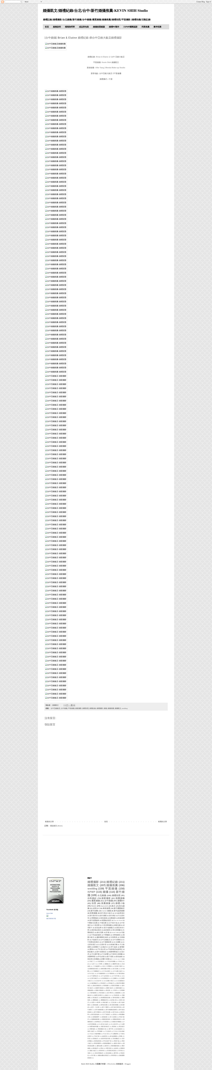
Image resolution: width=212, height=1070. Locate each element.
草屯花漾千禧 (107, 1041)
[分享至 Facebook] (72, 705)
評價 (107, 932)
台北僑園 (117, 942)
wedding (125, 708)
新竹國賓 (103, 916)
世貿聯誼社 (101, 961)
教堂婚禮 (106, 908)
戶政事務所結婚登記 (115, 949)
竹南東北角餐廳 (116, 954)
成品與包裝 (84, 27)
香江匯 (93, 1055)
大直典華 (96, 925)
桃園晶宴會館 (106, 1019)
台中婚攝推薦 (101, 973)
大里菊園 (122, 990)
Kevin (93, 906)
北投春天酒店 (118, 966)
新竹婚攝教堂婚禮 (111, 1009)
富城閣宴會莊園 (105, 997)
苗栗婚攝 (93, 913)
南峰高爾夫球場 (105, 969)
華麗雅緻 (95, 918)
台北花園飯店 (120, 981)
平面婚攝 (71, 708)
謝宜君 (107, 1046)
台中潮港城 (110, 973)
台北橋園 (114, 978)
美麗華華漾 (91, 956)
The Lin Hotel (118, 920)
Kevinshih (104, 906)
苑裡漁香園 (97, 1041)
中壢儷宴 (107, 935)
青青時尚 (102, 1050)
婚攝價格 (118, 993)
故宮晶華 (98, 928)
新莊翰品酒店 (96, 930)
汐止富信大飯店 (103, 1024)
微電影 (122, 947)
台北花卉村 (97, 981)
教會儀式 (105, 1002)
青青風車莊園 (111, 1050)
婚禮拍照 (85, 708)
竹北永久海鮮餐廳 (95, 1034)
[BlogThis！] (67, 705)
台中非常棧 (115, 976)
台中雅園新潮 (106, 942)
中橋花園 (103, 923)
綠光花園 (100, 932)
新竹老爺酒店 (101, 952)
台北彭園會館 (104, 978)
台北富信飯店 (94, 978)
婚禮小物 (120, 903)
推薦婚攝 (106, 903)
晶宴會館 (107, 930)
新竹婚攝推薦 (99, 1009)
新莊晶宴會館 (95, 1014)
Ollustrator (111, 1064)
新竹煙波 (112, 916)
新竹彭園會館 (94, 920)
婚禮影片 (96, 947)
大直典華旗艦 (107, 925)
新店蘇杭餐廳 (114, 1005)
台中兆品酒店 (106, 971)
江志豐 (122, 1024)
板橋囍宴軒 (96, 1017)
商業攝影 (106, 985)
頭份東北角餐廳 (93, 959)
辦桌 (102, 1048)
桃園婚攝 (120, 898)
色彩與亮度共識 (105, 1038)
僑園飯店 (107, 964)
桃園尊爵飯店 (114, 952)
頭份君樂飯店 (99, 1053)
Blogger (128, 1064)
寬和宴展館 (116, 997)
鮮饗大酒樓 (105, 959)
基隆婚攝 (90, 990)
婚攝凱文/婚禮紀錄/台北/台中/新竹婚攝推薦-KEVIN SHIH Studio (95, 10)
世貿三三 (92, 961)
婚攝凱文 (118, 708)
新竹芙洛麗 (106, 1012)
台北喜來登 (102, 944)
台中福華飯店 (94, 976)
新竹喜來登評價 (116, 1007)
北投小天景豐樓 (107, 966)
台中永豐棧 (116, 940)
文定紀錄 (114, 1002)
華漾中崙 (116, 1041)
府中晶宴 (114, 947)
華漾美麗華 (97, 1043)
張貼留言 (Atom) (56, 826)
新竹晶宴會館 (119, 911)
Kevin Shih (49, 913)
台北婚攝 (101, 895)
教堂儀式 (90, 952)
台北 (123, 976)
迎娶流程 (108, 1048)
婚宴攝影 (78, 708)
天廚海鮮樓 (93, 993)
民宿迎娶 (106, 1022)
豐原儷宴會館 (115, 1046)
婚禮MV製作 (114, 27)
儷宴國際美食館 (102, 937)
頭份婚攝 (108, 1053)
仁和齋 (100, 964)
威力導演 (110, 993)
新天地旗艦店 (109, 928)
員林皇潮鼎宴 (97, 985)
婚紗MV (105, 947)
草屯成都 (101, 956)
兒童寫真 (114, 937)
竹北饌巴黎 (96, 954)
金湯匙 (116, 1048)
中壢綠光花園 (92, 923)
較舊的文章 (162, 822)
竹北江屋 (106, 1034)
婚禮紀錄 (92, 708)
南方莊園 (115, 969)
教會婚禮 (121, 918)
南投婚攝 (103, 918)
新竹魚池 (115, 1012)
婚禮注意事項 (98, 995)
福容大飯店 (90, 1031)
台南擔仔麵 (113, 944)
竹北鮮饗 (105, 954)
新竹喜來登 (94, 916)
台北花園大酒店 (109, 981)
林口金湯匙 (113, 1017)
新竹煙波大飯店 (106, 913)
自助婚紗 (92, 898)
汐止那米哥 (114, 1024)
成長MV (96, 908)
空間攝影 (100, 1031)
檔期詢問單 (70, 27)
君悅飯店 (111, 983)
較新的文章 (49, 822)
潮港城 (114, 1026)
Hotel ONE (115, 932)
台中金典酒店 (105, 976)
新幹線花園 (104, 1005)
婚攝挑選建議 (99, 27)
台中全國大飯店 (117, 971)
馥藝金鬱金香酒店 (103, 1055)
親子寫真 (110, 956)
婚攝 (105, 708)
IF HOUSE (114, 959)
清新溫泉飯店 (105, 1026)
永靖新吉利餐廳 (116, 1022)
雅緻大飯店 (93, 1050)
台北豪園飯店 (94, 983)
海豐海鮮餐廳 (94, 1026)
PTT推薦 (122, 959)
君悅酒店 (103, 983)
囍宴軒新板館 (99, 988)
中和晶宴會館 (96, 935)
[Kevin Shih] (47, 916)
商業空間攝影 (115, 985)
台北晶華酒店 (120, 913)
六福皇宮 (95, 940)
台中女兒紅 (90, 973)
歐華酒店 (98, 1022)
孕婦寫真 (116, 995)
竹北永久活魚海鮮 (119, 1031)
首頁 (47, 27)
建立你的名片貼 (51, 918)
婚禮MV (121, 901)
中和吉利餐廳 (111, 961)
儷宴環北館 (116, 964)
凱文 (113, 906)
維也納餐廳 (113, 1036)
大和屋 (115, 990)
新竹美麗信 (97, 1012)
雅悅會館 (119, 956)
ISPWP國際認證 (130, 27)
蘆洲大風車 (117, 1043)
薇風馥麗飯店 (107, 1043)
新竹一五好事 (95, 1007)
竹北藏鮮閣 (114, 1034)
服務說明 (57, 27)
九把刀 (93, 964)
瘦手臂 (111, 1029)
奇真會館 (102, 993)
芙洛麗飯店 (116, 1038)
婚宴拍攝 (117, 925)
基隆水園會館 (99, 990)
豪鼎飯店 (95, 1048)
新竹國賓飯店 (119, 908)
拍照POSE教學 (95, 1002)
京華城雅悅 (117, 935)
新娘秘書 (95, 1005)
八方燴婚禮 (96, 966)
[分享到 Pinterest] (74, 705)
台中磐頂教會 (120, 973)
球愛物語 (92, 1029)
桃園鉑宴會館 (117, 1019)
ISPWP (91, 892)
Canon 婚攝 (106, 911)
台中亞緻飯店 (55, 708)
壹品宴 (108, 990)
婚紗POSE (108, 995)
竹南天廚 (96, 1036)
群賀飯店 (95, 1038)
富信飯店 (95, 997)
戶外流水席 (101, 949)
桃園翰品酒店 (106, 920)
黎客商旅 (114, 1055)
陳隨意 (122, 1048)
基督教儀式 (119, 988)
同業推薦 (145, 27)
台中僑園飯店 (95, 971)
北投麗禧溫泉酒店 (92, 969)
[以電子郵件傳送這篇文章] (65, 705)
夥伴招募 (157, 27)
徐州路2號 (113, 1000)
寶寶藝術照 (104, 1000)
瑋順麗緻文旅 (102, 1029)
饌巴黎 (116, 1053)
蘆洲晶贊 (99, 1046)
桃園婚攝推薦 (95, 1019)
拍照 (94, 903)
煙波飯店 (122, 1026)
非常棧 (120, 1050)
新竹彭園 (94, 911)
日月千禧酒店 (106, 1014)
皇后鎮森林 (118, 1029)
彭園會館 (112, 918)
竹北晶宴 (108, 1031)
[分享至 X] (69, 705)
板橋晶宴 (104, 1017)
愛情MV (92, 949)
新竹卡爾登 (105, 1007)
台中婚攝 (64, 708)
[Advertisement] (106, 800)
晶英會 (115, 1014)
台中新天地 (113, 923)
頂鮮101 (90, 1053)
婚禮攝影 (100, 708)
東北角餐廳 (116, 930)
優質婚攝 (95, 901)
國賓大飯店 (109, 988)
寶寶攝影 (95, 1000)
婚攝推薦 (111, 708)
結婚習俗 (104, 1036)
